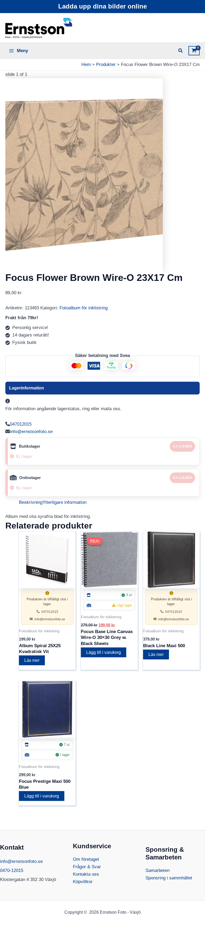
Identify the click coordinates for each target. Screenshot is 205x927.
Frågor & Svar (87, 866)
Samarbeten (157, 870)
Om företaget (86, 859)
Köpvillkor (83, 881)
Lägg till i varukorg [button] (103, 652)
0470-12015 (11, 870)
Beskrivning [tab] (30, 502)
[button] (180, 51)
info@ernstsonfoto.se (31, 431)
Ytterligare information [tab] (64, 502)
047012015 (20, 424)
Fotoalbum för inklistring (84, 307)
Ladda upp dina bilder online (102, 6)
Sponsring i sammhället (168, 877)
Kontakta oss (86, 874)
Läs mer (32, 660)
